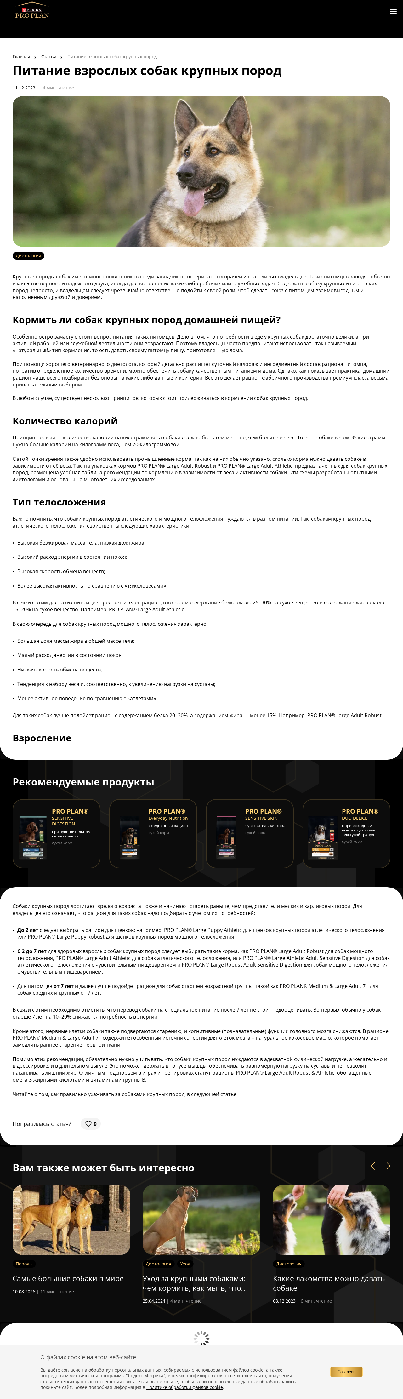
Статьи (48, 57)
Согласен (346, 1371)
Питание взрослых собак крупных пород (112, 57)
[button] (373, 1166)
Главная (21, 57)
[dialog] (201, 1372)
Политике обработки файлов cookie (184, 1387)
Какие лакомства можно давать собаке (199, 1283)
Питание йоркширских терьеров (331, 1278)
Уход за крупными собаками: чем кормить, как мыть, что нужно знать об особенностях (66, 1287)
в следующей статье (211, 1094)
